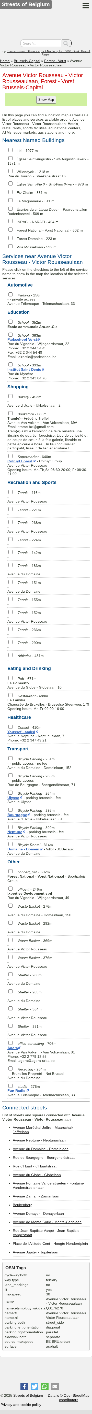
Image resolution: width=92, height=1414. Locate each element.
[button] (24, 1386)
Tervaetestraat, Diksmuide (23, 51)
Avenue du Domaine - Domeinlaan (40, 1149)
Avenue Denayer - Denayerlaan (38, 1213)
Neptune (14, 832)
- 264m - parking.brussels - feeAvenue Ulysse (34, 797)
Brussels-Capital (27, 61)
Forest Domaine (30, 239)
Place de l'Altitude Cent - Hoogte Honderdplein (50, 1243)
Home (5, 61)
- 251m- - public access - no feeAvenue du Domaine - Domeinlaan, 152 (39, 763)
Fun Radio (16, 1091)
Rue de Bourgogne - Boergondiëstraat (44, 1157)
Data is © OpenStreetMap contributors (68, 1397)
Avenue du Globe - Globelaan (37, 1175)
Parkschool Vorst (22, 339)
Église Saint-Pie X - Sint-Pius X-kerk (45, 184)
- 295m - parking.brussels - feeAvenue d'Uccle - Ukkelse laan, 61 (38, 814)
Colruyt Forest (19, 461)
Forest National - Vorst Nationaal (43, 230)
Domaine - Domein (23, 849)
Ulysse (13, 798)
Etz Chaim (25, 193)
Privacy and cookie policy (21, 1405)
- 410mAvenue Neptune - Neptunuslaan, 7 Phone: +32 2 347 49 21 (35, 733)
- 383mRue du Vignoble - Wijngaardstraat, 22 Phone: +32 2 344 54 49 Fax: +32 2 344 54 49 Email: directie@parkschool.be (38, 346)
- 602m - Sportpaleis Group (46, 876)
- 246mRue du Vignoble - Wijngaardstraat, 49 (38, 893)
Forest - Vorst (55, 61)
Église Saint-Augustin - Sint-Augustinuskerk (51, 159)
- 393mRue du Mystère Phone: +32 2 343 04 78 (27, 371)
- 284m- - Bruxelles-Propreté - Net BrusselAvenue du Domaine (35, 1073)
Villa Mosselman (30, 247)
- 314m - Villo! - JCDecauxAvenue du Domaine (40, 849)
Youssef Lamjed (21, 732)
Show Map (46, 100)
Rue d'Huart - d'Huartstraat (34, 1166)
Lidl (19, 151)
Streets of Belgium (28, 1395)
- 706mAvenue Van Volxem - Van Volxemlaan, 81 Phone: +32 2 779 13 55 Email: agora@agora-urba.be (41, 1052)
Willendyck (25, 172)
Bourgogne (17, 815)
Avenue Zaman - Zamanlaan (36, 1196)
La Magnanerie (29, 201)
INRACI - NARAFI (31, 222)
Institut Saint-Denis (24, 369)
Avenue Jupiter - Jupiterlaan (35, 1252)
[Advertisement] (46, 25)
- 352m (33, 324)
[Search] (67, 43)
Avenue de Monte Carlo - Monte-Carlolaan (47, 1222)
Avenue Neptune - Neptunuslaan (39, 1140)
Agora (12, 1048)
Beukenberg (22, 1205)
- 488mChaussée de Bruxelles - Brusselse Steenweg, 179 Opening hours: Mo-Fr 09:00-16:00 (48, 702)
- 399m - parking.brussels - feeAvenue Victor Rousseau (35, 832)
